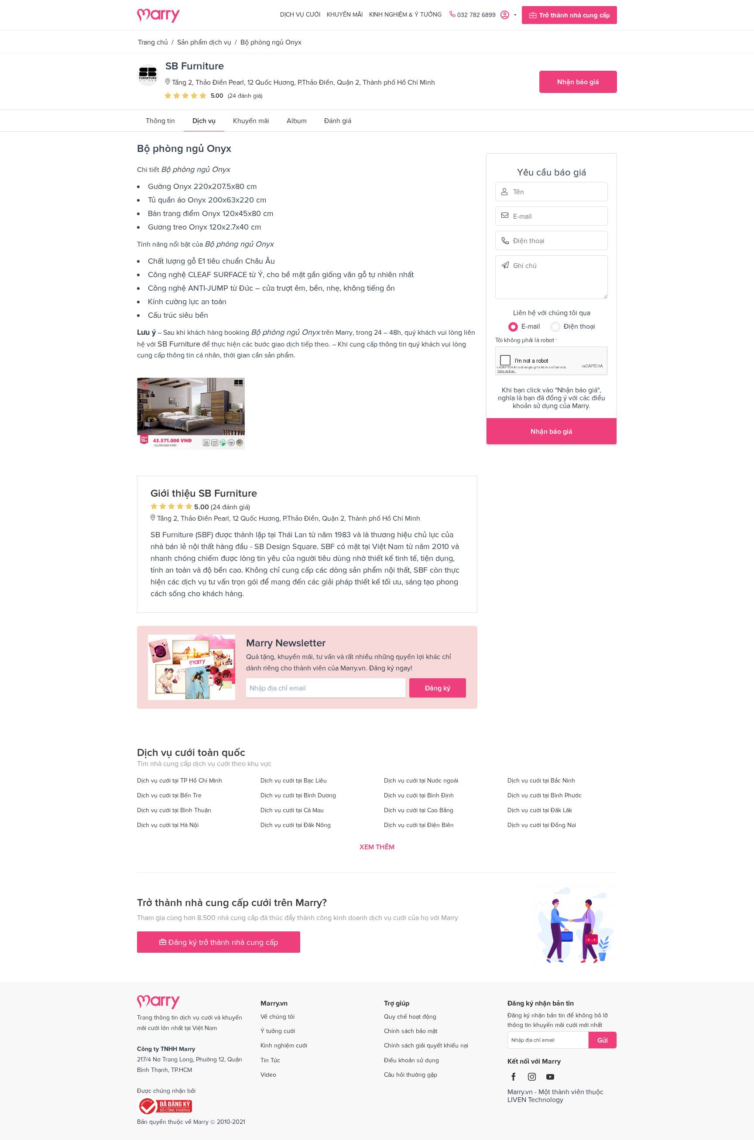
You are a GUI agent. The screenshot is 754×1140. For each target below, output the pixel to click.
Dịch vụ (204, 120)
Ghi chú (525, 265)
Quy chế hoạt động (410, 1016)
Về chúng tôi (277, 1016)
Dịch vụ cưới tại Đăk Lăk (539, 810)
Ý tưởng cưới (277, 1030)
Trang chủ (153, 42)
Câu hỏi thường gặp (410, 1074)
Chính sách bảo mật (410, 1030)
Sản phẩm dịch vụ (204, 42)
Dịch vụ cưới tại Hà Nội (168, 824)
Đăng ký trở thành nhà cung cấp (222, 942)
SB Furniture (179, 343)
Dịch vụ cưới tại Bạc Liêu (293, 780)
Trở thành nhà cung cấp (574, 15)
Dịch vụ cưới (300, 14)
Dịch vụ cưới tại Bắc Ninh (541, 780)
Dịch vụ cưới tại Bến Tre (169, 795)
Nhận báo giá (578, 82)
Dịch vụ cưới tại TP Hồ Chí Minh (179, 780)
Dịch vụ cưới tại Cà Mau (292, 810)
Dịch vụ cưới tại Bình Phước (544, 795)
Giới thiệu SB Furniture (204, 493)
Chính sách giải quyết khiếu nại (426, 1045)
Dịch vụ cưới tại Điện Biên (419, 824)
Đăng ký (437, 688)
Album (297, 120)
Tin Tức (270, 1060)
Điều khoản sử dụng (411, 1060)
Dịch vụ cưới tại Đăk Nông (295, 824)
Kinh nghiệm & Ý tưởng (405, 14)
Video (268, 1074)
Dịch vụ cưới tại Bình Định (419, 795)
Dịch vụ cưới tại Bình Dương (298, 795)
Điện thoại (525, 240)
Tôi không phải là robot (524, 340)
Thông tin (160, 120)
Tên (525, 191)
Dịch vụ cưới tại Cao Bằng (418, 810)
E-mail (525, 215)
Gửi (602, 1040)
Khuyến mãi (345, 14)
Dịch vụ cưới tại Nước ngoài (421, 780)
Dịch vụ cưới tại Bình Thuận (174, 810)
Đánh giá (337, 120)
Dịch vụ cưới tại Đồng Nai (541, 824)
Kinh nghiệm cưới (283, 1045)
